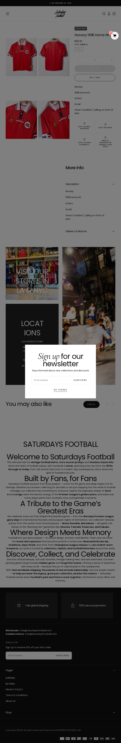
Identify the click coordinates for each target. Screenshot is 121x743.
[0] (115, 36)
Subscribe (80, 380)
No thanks (60, 389)
